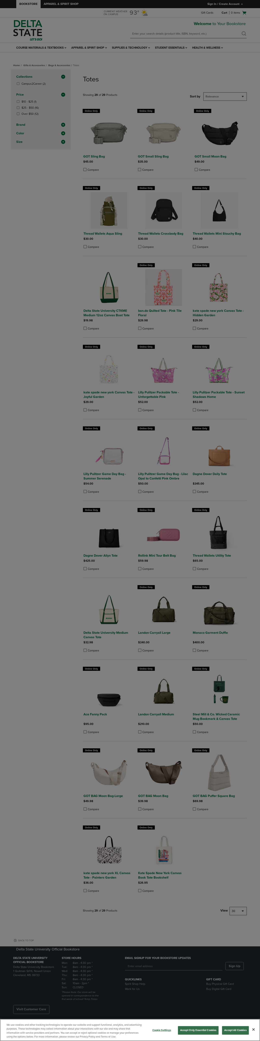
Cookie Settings (161, 1030)
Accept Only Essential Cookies (198, 1030)
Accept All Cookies (235, 1030)
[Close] (253, 1029)
